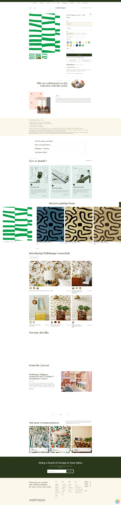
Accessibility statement (78, 492)
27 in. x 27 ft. (82, 37)
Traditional (69, 28)
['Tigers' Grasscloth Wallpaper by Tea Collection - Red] (58, 322)
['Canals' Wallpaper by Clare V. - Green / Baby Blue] (82, 45)
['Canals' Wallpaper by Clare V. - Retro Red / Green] (79, 45)
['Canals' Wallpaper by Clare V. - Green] (70, 42)
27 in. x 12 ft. (75, 37)
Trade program (64, 485)
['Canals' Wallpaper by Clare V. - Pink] (82, 42)
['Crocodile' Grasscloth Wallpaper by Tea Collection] (30, 322)
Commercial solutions (64, 488)
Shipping (69, 484)
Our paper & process (64, 491)
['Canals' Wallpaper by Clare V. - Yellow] (73, 42)
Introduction (64, 484)
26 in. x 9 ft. (84, 33)
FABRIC (58, 3)
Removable (69, 23)
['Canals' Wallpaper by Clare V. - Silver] (76, 42)
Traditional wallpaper (56, 485)
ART (53, 3)
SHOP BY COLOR (85, 3)
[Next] (67, 414)
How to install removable (79, 489)
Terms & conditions (78, 487)
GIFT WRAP (72, 3)
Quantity (67, 48)
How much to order (70, 489)
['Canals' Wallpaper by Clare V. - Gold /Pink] (67, 45)
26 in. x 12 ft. (69, 37)
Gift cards (70, 491)
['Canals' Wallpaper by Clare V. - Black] (79, 42)
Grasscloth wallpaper (57, 490)
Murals (56, 493)
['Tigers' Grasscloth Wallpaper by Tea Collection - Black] (55, 322)
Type (67, 21)
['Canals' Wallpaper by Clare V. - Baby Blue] (73, 45)
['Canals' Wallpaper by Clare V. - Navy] (67, 42)
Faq (75, 484)
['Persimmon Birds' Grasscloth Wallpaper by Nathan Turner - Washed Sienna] (37, 288)
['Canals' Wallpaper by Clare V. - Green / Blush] (89, 42)
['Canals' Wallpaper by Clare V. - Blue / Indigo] (76, 45)
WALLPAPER (34, 3)
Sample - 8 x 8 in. (70, 33)
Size (67, 31)
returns (82, 73)
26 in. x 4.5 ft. (77, 33)
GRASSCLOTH (42, 3)
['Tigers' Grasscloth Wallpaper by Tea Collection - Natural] (52, 322)
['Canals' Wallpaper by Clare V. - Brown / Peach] (70, 45)
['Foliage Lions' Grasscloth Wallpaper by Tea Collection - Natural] (73, 322)
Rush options (70, 487)
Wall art (56, 495)
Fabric (56, 497)
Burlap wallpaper (57, 492)
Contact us (77, 485)
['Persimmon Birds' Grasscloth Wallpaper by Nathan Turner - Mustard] (30, 288)
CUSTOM (78, 3)
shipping (77, 73)
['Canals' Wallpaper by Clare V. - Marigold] (86, 42)
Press (62, 492)
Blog (62, 494)
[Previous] (53, 414)
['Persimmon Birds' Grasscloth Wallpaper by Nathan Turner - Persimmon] (34, 288)
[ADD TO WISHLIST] (90, 14)
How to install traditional (79, 490)
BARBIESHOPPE (65, 3)
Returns (69, 485)
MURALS (48, 3)
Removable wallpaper (57, 487)
